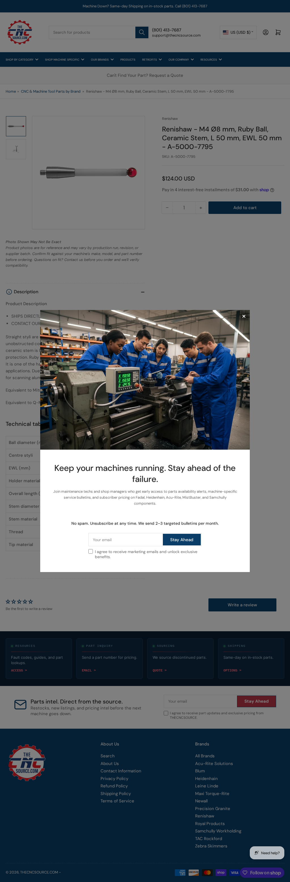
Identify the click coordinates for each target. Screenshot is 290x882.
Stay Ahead (181, 540)
